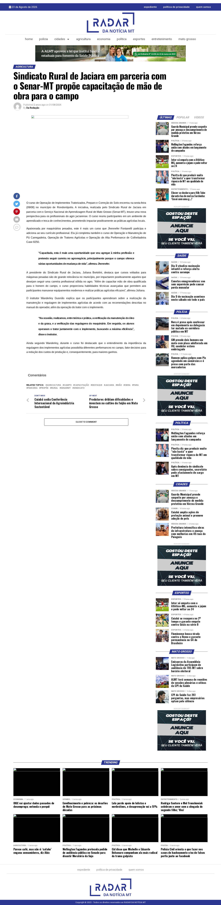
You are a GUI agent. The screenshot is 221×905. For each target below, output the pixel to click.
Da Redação (32, 108)
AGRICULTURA (83, 39)
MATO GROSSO (187, 39)
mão (119, 385)
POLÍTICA (122, 39)
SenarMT (66, 388)
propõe (44, 388)
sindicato (79, 388)
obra (127, 385)
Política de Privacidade (176, 6)
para (136, 385)
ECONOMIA (103, 39)
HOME (29, 39)
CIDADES (59, 39)
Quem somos (203, 6)
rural (54, 388)
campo (68, 385)
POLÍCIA (43, 39)
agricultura (54, 385)
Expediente (150, 6)
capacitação (81, 385)
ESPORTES (139, 39)
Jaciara (109, 385)
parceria (33, 388)
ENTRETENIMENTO (162, 39)
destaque (97, 385)
